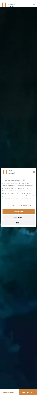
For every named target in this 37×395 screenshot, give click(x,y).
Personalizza (17, 217)
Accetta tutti (18, 211)
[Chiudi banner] (34, 172)
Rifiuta (18, 223)
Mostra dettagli (21, 205)
